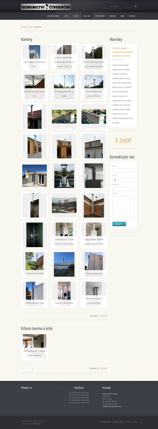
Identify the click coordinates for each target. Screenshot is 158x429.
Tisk (135, 422)
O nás (66, 16)
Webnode (37, 424)
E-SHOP (123, 140)
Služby (76, 16)
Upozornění (100, 16)
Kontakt (132, 16)
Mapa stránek (119, 422)
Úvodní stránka (53, 16)
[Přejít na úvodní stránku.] (46, 8)
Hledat (135, 6)
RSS (129, 422)
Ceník (122, 16)
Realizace (87, 16)
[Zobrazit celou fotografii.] (34, 116)
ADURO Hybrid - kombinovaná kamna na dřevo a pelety (122, 52)
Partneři (112, 16)
